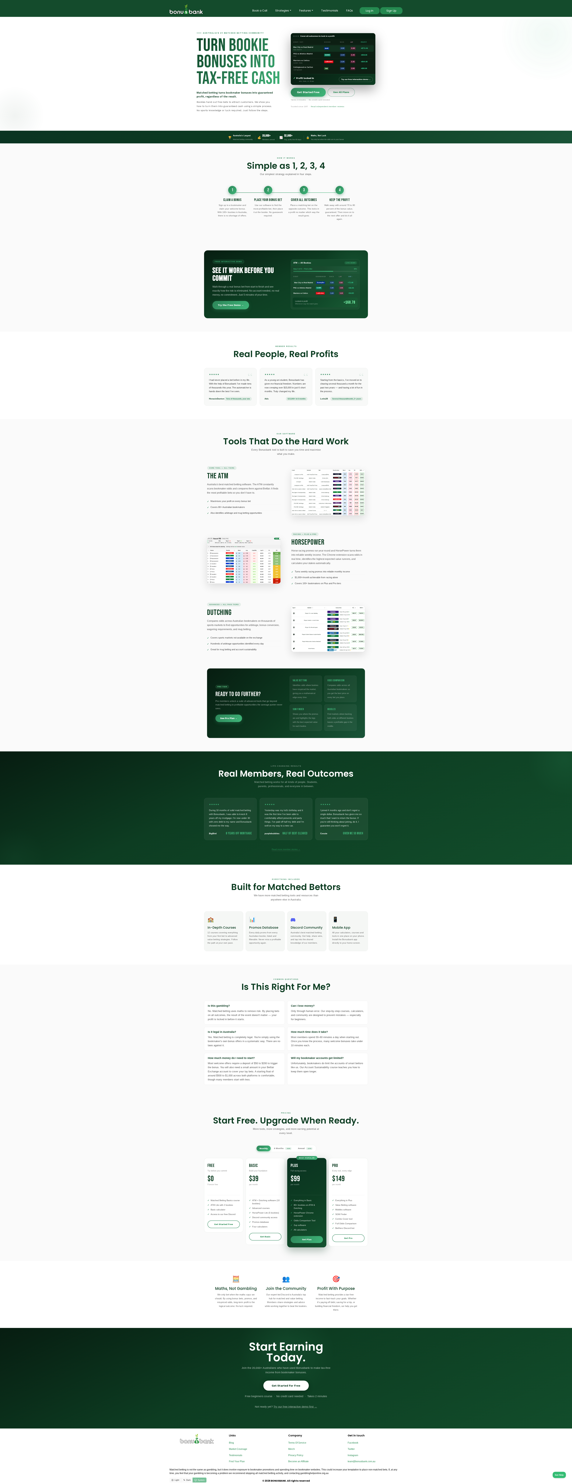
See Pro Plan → (228, 718)
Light (177, 1480)
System (201, 1480)
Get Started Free (308, 92)
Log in (369, 11)
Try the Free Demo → (231, 305)
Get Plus (307, 1239)
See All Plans (341, 92)
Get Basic (265, 1236)
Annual (305, 1148)
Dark (188, 1480)
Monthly (263, 1148)
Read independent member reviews (327, 106)
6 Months (282, 1148)
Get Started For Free (286, 1385)
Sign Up (391, 11)
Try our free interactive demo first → (295, 1406)
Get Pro (348, 1238)
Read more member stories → (286, 849)
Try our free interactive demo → (356, 79)
